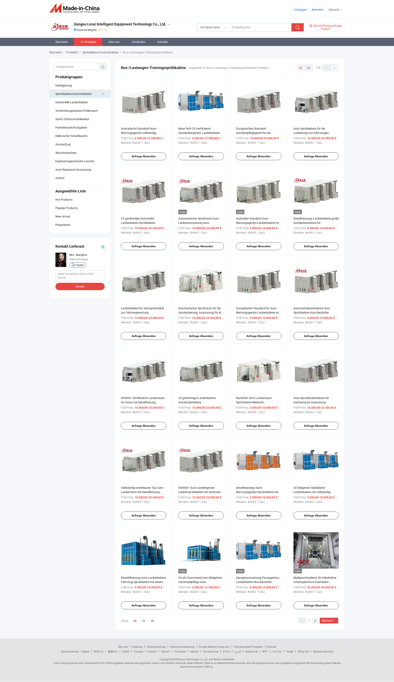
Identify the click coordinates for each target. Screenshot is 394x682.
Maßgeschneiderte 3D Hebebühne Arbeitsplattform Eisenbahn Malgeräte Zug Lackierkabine (314, 582)
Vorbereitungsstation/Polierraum (76, 111)
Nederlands (251, 651)
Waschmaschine (65, 153)
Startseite (61, 42)
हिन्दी (264, 651)
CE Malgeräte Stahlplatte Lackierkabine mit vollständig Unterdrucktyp (311, 492)
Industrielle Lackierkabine (71, 102)
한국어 (226, 651)
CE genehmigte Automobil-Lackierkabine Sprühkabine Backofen (138, 222)
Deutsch (165, 651)
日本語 (125, 651)
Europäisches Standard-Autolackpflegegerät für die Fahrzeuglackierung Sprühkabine (257, 133)
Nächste (327, 620)
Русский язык (210, 651)
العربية (237, 651)
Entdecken (138, 42)
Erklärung (137, 646)
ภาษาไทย (276, 651)
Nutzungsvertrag (156, 646)
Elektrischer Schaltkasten (71, 136)
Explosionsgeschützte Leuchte (74, 161)
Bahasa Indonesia (323, 651)
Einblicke (271, 646)
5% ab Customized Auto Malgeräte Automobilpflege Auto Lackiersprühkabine (200, 582)
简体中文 (99, 651)
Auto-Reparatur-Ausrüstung (73, 169)
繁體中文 (113, 651)
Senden (80, 286)
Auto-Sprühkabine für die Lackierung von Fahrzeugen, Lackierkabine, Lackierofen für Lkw (315, 133)
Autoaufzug (63, 144)
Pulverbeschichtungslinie (71, 127)
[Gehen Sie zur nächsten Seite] (334, 68)
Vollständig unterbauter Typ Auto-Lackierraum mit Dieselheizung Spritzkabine (142, 492)
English (85, 651)
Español (152, 651)
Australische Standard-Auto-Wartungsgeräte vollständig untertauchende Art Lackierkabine (142, 133)
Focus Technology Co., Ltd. (193, 659)
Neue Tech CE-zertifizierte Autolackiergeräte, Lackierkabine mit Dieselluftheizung (199, 133)
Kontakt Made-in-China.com (214, 646)
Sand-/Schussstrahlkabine (72, 119)
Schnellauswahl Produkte (248, 646)
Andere (59, 178)
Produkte (90, 42)
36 (143, 621)
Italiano (194, 651)
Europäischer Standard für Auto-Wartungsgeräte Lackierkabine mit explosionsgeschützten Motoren (258, 312)
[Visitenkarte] (103, 246)
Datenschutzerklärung (182, 646)
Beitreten (317, 10)
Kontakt (163, 42)
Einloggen (300, 10)
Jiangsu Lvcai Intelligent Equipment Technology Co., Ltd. (119, 24)
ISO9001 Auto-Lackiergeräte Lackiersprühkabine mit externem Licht (199, 492)
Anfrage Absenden (144, 156)
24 (134, 620)
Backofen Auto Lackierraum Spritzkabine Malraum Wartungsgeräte (253, 402)
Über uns (114, 42)
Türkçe (289, 651)
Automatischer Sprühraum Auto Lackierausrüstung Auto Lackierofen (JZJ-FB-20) (198, 222)
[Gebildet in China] (75, 8)
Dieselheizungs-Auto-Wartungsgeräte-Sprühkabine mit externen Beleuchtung (257, 492)
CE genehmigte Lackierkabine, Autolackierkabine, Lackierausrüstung (197, 402)
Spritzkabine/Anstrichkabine (73, 94)
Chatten (79, 265)
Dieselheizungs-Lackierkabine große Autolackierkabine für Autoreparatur (316, 222)
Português (180, 651)
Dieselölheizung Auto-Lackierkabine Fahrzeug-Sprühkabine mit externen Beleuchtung (143, 582)
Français (138, 651)
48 (152, 621)
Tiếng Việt (303, 651)
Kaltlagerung (63, 85)
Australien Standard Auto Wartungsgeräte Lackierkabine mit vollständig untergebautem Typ (258, 222)
